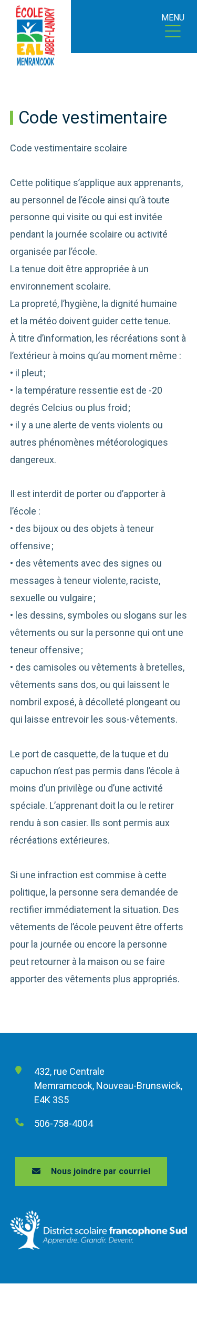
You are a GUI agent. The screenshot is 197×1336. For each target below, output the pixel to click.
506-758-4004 (63, 1123)
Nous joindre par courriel (100, 1171)
